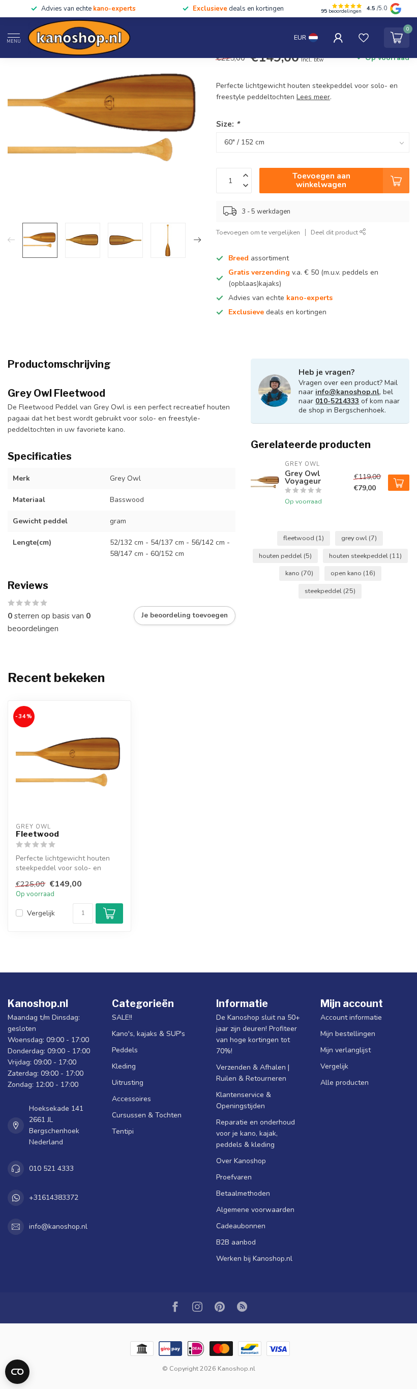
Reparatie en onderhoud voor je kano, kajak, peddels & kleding (255, 1133)
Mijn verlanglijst (345, 1050)
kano (299, 573)
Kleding (124, 1066)
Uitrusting (127, 1082)
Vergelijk (41, 913)
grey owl (359, 538)
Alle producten (344, 1082)
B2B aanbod (236, 1242)
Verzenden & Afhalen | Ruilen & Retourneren (252, 1072)
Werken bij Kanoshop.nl (254, 1258)
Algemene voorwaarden (255, 1210)
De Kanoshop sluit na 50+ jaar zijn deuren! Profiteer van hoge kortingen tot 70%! (258, 1034)
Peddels (125, 1050)
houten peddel (285, 555)
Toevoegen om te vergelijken (258, 232)
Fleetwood (37, 834)
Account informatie (351, 1017)
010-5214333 (337, 401)
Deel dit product (335, 232)
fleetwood (303, 538)
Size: (228, 124)
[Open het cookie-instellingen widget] (17, 1372)
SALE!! (122, 1017)
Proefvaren (234, 1177)
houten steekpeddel (365, 555)
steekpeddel (330, 590)
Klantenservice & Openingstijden (243, 1100)
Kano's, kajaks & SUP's (148, 1034)
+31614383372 (53, 1197)
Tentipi (123, 1131)
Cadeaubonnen (240, 1226)
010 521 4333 (51, 1168)
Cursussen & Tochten (147, 1115)
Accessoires (131, 1099)
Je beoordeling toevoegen (184, 615)
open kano (353, 573)
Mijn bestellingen (347, 1034)
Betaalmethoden (243, 1193)
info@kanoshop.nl (347, 392)
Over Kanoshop (241, 1161)
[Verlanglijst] (364, 37)
